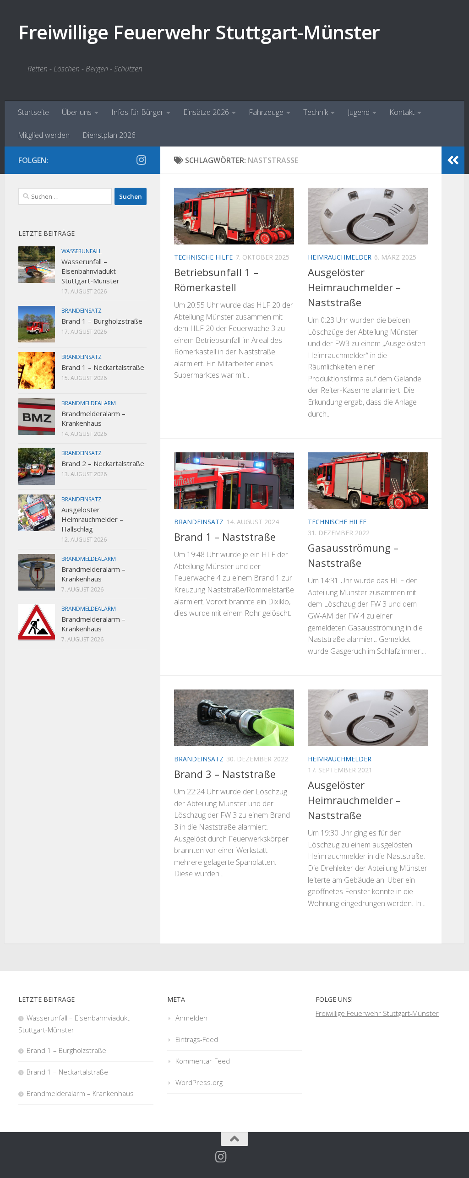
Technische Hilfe (203, 257)
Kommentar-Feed (202, 1060)
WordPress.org (199, 1082)
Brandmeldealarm (88, 403)
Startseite (33, 112)
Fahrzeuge (266, 112)
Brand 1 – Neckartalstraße (102, 367)
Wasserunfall (81, 251)
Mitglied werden (44, 135)
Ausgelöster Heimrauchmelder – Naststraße (354, 287)
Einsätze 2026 (206, 112)
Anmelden (191, 1017)
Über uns (77, 112)
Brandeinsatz (199, 521)
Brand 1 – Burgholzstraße (101, 321)
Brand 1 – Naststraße (225, 536)
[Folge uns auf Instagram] (141, 159)
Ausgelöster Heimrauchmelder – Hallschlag (92, 519)
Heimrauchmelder (339, 257)
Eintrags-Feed (196, 1039)
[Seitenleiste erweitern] (453, 160)
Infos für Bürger (137, 112)
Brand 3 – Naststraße (225, 774)
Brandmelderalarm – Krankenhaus (93, 418)
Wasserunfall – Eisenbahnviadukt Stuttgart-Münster (90, 271)
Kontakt (401, 112)
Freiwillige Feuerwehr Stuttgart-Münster (199, 32)
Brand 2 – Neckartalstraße (102, 463)
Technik (315, 112)
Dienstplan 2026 (109, 135)
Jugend (359, 112)
